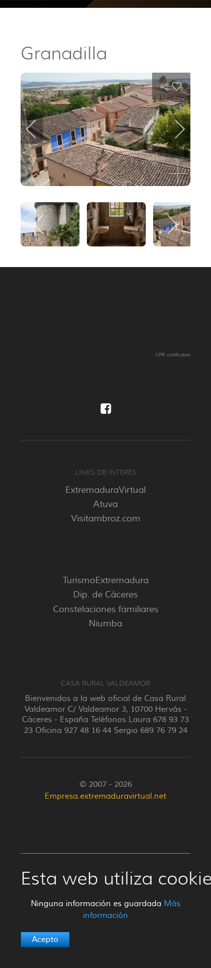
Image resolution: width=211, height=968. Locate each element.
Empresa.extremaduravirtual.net (105, 796)
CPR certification (173, 354)
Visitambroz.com (105, 518)
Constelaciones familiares (105, 609)
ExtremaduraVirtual (105, 490)
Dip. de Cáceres (105, 594)
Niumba (105, 623)
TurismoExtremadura (106, 580)
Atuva (105, 504)
